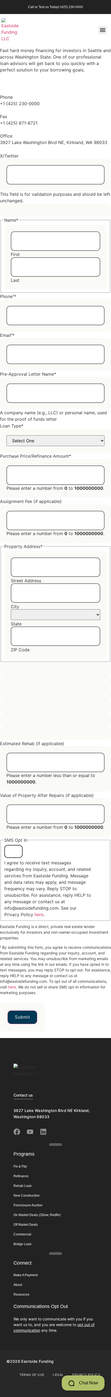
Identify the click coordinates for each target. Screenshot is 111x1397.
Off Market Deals (25, 1225)
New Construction (26, 1195)
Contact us (23, 1095)
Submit (22, 1017)
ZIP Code (20, 650)
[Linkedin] (43, 1131)
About (17, 1285)
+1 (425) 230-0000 (20, 103)
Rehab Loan (22, 1186)
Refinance (21, 1176)
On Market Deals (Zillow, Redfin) (37, 1215)
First (15, 254)
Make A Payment (25, 1275)
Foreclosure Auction (28, 1205)
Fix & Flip (20, 1166)
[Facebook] (16, 1131)
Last (15, 280)
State (16, 624)
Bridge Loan (22, 1244)
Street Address (26, 580)
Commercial (22, 1234)
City (15, 606)
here (38, 914)
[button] (102, 30)
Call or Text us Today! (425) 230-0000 (55, 7)
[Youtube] (30, 1131)
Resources (21, 1294)
